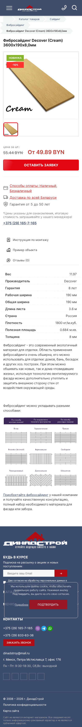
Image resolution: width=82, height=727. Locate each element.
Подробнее (21, 604)
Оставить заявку (41, 165)
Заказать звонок (19, 642)
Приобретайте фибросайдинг (25, 495)
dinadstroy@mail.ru (16, 653)
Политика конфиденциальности (24, 704)
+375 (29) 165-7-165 (20, 223)
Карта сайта (11, 710)
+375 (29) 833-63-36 (18, 635)
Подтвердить (48, 604)
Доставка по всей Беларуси (33, 197)
